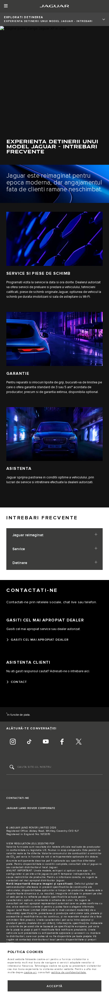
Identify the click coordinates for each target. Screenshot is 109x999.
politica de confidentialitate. (68, 972)
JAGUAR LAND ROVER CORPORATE (30, 808)
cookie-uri (30, 972)
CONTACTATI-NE (17, 798)
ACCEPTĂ (54, 986)
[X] (78, 742)
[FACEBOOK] (62, 742)
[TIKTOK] (29, 742)
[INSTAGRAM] (12, 742)
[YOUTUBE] (45, 742)
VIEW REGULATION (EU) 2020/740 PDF (30, 843)
